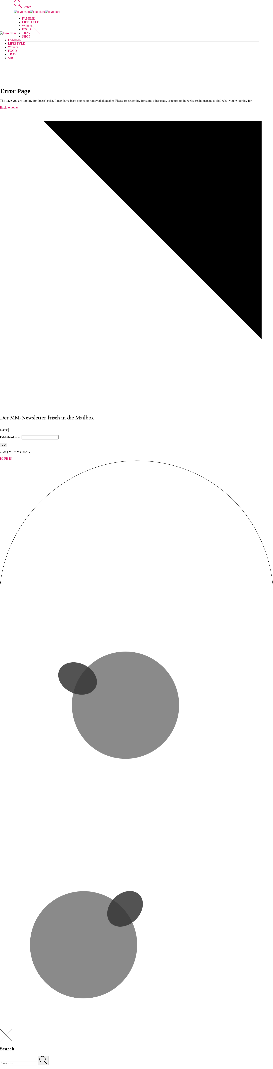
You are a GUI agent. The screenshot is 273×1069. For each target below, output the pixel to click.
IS (10, 458)
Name (4, 429)
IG (1, 458)
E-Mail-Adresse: (11, 437)
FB (6, 458)
